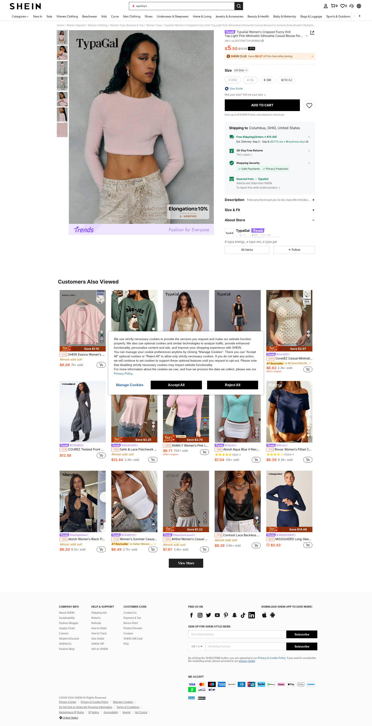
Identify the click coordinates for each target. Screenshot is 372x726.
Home (60, 25)
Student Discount (69, 638)
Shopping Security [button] (248, 163)
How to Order (99, 628)
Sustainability (67, 617)
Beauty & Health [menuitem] (258, 16)
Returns (96, 617)
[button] (351, 6)
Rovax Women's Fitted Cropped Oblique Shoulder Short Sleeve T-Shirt (289, 449)
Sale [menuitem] (49, 16)
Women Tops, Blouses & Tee (127, 25)
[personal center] (325, 6)
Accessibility (111, 712)
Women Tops (153, 25)
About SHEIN (66, 612)
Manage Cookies (123, 702)
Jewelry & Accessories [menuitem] (229, 16)
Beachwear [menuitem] (89, 16)
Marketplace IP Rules (71, 712)
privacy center (247, 661)
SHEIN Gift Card (133, 638)
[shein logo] (25, 6)
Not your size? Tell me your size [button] (244, 94)
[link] (334, 5)
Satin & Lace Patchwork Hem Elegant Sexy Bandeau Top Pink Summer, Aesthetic (134, 449)
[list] (222, 615)
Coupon (128, 633)
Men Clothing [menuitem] (131, 16)
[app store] (264, 617)
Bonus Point (131, 623)
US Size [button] (239, 70)
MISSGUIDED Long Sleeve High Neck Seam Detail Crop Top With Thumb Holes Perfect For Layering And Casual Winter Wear (289, 539)
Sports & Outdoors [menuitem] (338, 16)
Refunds (96, 623)
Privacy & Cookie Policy (272, 658)
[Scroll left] (354, 16)
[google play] (273, 617)
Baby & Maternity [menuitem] (284, 16)
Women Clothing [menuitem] (67, 16)
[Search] (238, 6)
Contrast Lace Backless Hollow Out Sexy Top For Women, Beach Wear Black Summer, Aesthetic (238, 535)
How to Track (99, 633)
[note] (83, 348)
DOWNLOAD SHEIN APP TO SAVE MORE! (286, 606)
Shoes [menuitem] (148, 16)
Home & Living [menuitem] (202, 16)
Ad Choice (141, 712)
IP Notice (93, 712)
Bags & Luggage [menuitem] (311, 16)
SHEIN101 (65, 643)
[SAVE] (309, 105)
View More (186, 563)
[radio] (233, 80)
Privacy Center (67, 702)
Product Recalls (133, 628)
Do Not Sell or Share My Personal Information (85, 707)
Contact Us (130, 612)
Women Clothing (97, 25)
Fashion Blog (66, 649)
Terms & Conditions (128, 707)
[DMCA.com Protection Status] (201, 697)
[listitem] (82, 331)
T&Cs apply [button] (243, 154)
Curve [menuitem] (115, 16)
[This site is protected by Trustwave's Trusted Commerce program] (191, 697)
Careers (63, 633)
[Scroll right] (359, 16)
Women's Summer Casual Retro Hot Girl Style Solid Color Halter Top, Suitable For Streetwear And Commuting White (134, 539)
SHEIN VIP (97, 643)
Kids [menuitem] (104, 16)
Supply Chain (67, 628)
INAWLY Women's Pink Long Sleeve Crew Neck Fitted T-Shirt (186, 445)
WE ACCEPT (196, 677)
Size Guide (97, 638)
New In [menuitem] (37, 16)
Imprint (126, 712)
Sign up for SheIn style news (209, 626)
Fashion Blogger (68, 623)
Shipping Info (99, 612)
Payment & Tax (132, 617)
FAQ (126, 643)
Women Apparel (76, 25)
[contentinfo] (252, 687)
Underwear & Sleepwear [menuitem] (173, 16)
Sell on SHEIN (99, 649)
